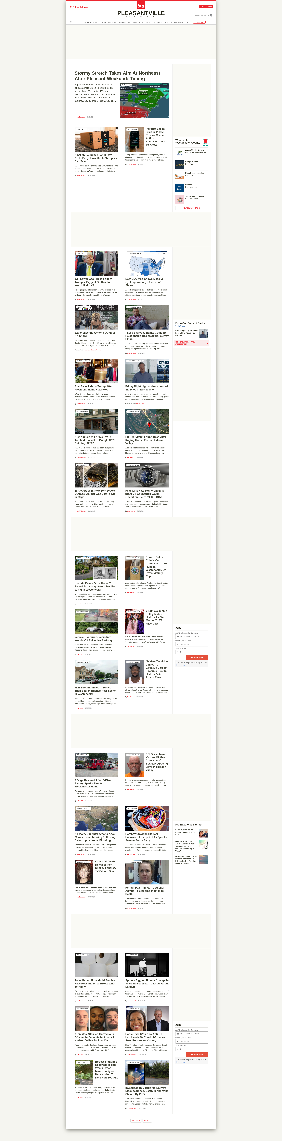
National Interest (142, 22)
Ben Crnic (130, 457)
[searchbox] (82, 7)
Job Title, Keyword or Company (186, 633)
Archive (147, 1120)
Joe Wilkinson (81, 511)
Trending (157, 22)
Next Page (136, 1120)
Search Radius (180, 648)
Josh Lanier (131, 511)
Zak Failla (130, 646)
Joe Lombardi (81, 117)
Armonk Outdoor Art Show (93, 350)
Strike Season (140, 404)
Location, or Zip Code (183, 640)
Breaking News (90, 22)
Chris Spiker (131, 854)
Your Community (108, 22)
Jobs (189, 22)
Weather (168, 22)
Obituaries (179, 22)
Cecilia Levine (81, 457)
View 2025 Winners (191, 208)
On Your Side (124, 22)
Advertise (199, 22)
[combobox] (80, 7)
